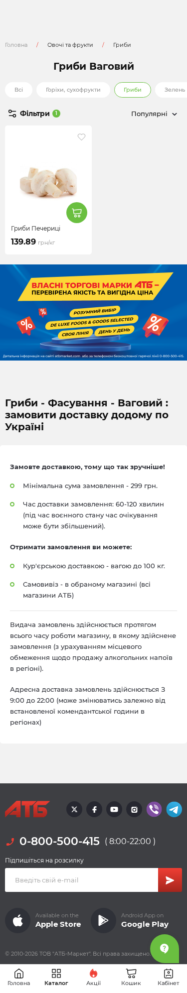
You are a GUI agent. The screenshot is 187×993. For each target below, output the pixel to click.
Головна (16, 44)
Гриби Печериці (35, 228)
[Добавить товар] (76, 212)
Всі (18, 89)
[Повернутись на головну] (27, 809)
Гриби (133, 89)
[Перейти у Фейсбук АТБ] (94, 809)
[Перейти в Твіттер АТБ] (74, 809)
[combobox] (138, 114)
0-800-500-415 (59, 841)
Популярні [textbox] (149, 114)
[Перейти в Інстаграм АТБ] (134, 809)
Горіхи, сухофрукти (73, 89)
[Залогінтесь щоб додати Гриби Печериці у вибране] (81, 137)
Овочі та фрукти (70, 44)
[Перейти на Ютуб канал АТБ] (114, 809)
